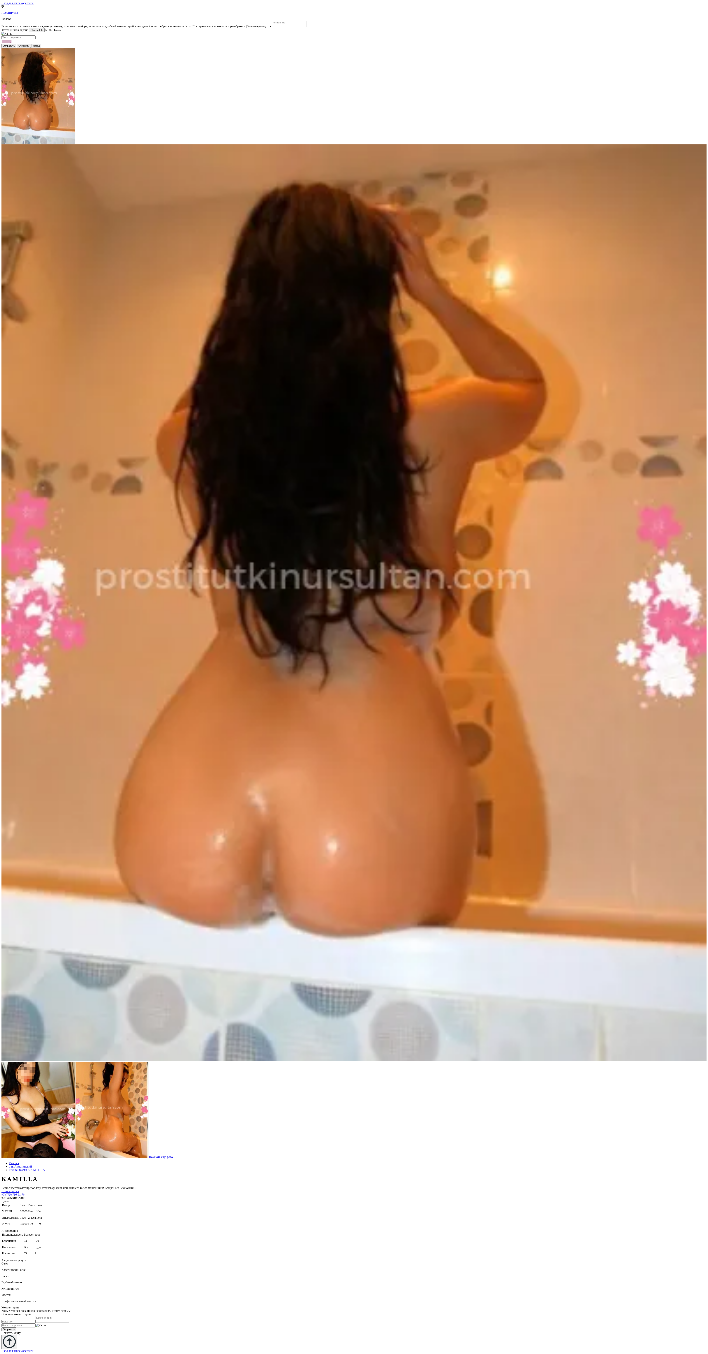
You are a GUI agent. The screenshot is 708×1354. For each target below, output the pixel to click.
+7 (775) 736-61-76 (13, 1194)
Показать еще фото (161, 1156)
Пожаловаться (10, 1191)
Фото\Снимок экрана (14, 30)
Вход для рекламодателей (17, 3)
